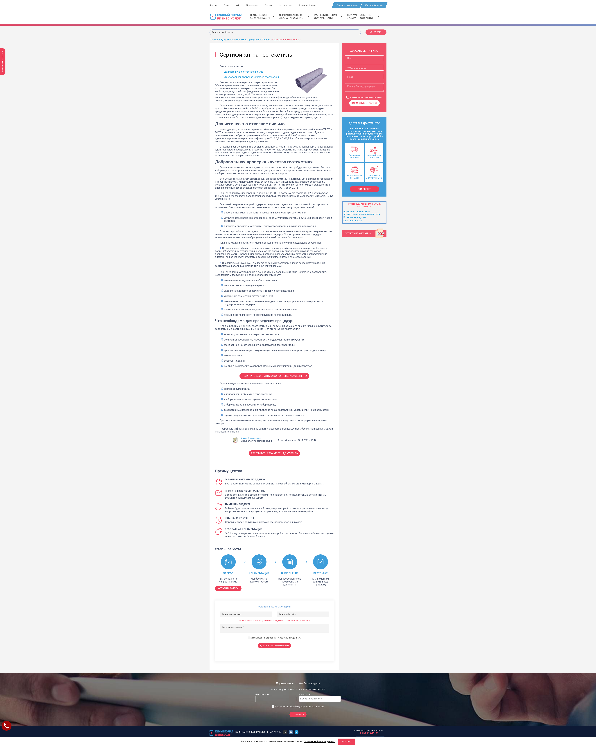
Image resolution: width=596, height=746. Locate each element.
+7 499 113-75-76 (368, 733)
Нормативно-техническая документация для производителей (361, 212)
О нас (226, 5)
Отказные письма (352, 220)
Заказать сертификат (364, 103)
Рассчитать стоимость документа (274, 453)
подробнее (364, 189)
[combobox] (320, 699)
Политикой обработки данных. (319, 741)
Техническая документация (260, 16)
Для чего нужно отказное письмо (243, 71)
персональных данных (288, 637)
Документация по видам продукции (360, 16)
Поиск (377, 32)
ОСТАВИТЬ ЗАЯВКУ (228, 588)
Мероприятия (252, 5)
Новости (213, 5)
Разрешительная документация (325, 16)
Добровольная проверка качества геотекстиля (251, 77)
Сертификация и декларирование (291, 16)
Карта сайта (275, 732)
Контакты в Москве (307, 5)
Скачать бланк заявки (358, 233)
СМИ (237, 5)
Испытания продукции (354, 217)
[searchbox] (312, 698)
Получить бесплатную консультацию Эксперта (274, 375)
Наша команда (285, 5)
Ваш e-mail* (262, 694)
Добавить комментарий (274, 645)
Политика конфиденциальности (251, 732)
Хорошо (346, 741)
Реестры (268, 5)
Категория (305, 694)
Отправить (298, 714)
